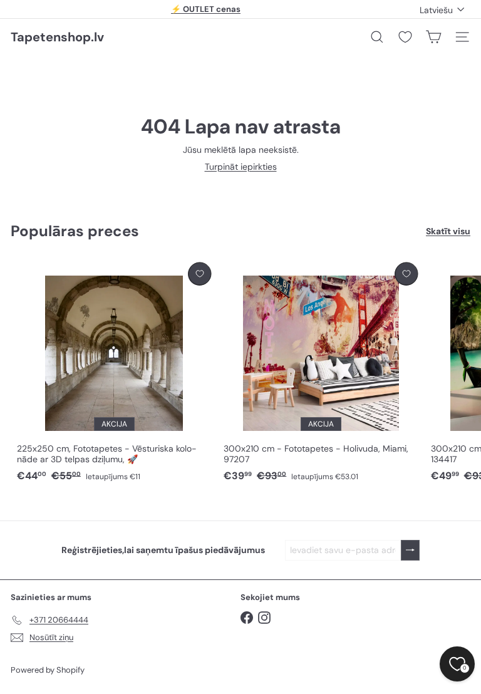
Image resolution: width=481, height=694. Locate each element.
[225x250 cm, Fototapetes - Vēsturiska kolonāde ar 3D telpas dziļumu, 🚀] (114, 372)
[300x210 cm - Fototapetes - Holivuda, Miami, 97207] (321, 372)
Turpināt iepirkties (241, 166)
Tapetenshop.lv (57, 36)
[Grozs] (433, 37)
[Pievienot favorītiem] (199, 274)
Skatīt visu (448, 231)
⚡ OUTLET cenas (205, 9)
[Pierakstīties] (410, 550)
